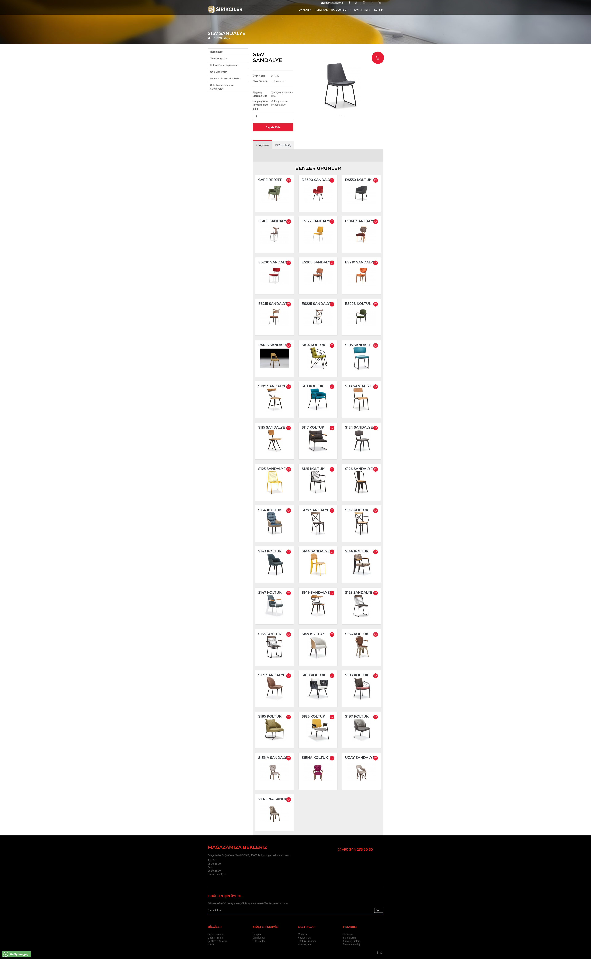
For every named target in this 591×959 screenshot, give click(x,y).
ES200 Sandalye (273, 262)
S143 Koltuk (270, 551)
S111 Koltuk (313, 386)
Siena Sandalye (273, 758)
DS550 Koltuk (358, 180)
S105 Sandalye (359, 345)
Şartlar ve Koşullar (217, 941)
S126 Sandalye (359, 469)
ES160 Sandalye (360, 221)
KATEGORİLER (339, 9)
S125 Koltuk (313, 469)
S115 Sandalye (271, 427)
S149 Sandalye (316, 592)
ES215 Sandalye (273, 304)
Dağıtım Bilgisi (215, 937)
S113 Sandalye (358, 386)
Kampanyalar (305, 944)
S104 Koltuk (313, 345)
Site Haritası (259, 941)
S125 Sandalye (272, 469)
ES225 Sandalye (317, 304)
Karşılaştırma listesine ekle (279, 103)
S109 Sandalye (272, 386)
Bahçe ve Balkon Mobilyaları (225, 78)
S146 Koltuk (357, 551)
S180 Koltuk (313, 675)
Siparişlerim (349, 937)
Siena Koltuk (315, 758)
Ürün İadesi (259, 937)
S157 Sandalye (222, 38)
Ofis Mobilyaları (218, 71)
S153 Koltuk (269, 634)
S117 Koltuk (313, 427)
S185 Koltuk (269, 716)
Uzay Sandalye (360, 758)
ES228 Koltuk (358, 304)
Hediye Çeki (304, 937)
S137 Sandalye (315, 510)
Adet (255, 109)
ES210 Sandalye (360, 262)
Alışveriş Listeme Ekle (282, 94)
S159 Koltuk (313, 634)
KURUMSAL (321, 9)
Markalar (302, 934)
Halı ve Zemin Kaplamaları (224, 65)
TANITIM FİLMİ (362, 9)
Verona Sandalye (276, 799)
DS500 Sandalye (317, 180)
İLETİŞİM (378, 9)
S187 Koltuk (357, 716)
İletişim (257, 934)
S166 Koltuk (356, 634)
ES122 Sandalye (317, 221)
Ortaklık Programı (307, 941)
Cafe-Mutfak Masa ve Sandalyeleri (222, 87)
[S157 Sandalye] (340, 85)
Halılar (211, 944)
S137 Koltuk (356, 510)
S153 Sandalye (358, 592)
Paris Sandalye (273, 345)
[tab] (262, 145)
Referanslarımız (216, 934)
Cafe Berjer (270, 180)
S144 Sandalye (316, 551)
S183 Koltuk (356, 675)
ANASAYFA (305, 9)
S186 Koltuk (313, 716)
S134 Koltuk (270, 510)
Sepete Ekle (273, 127)
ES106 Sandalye (273, 221)
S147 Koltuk (270, 592)
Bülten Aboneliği (351, 944)
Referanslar (216, 51)
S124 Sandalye (359, 427)
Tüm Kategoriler (218, 58)
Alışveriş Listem (351, 941)
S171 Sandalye (271, 675)
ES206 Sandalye (317, 262)
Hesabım (348, 934)
